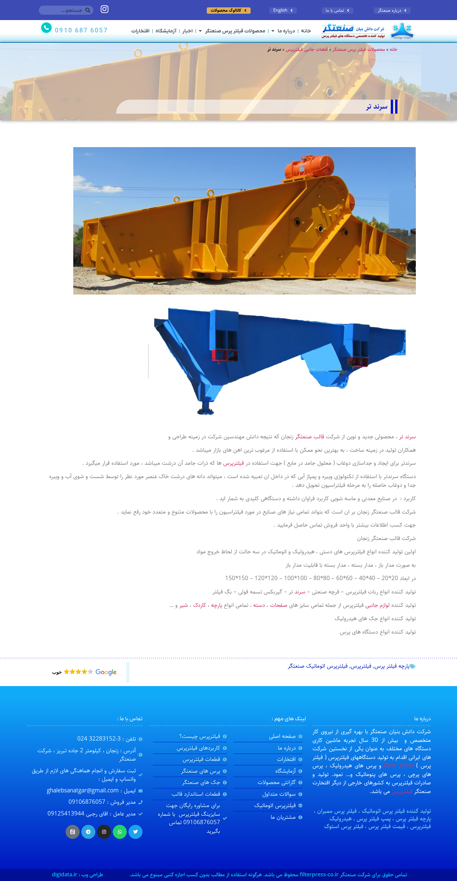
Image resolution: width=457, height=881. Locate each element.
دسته (259, 605)
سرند (299, 591)
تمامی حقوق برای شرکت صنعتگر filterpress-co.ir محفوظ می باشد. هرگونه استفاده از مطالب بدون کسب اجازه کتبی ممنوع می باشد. (268, 875)
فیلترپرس (233, 463)
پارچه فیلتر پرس (391, 666)
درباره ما (286, 31)
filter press (399, 765)
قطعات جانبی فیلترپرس (307, 49)
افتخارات (140, 31)
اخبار (187, 31)
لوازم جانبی (377, 605)
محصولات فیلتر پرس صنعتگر (235, 31)
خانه (306, 31)
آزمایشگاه (166, 31)
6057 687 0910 (81, 31)
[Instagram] (104, 832)
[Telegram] (88, 832)
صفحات (278, 605)
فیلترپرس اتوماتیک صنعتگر (318, 666)
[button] (83, 672)
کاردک (199, 605)
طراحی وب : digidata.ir (77, 875)
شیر (183, 605)
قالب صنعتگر (309, 436)
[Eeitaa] (73, 832)
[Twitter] (135, 832)
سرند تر (407, 436)
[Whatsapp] (120, 832)
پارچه (216, 605)
